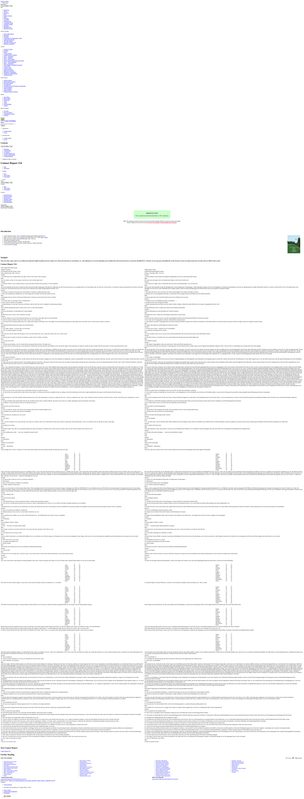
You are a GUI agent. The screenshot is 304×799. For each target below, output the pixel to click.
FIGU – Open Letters (8, 770)
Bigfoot (157, 769)
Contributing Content (236, 768)
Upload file (234, 769)
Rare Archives (166, 773)
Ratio (93, 772)
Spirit (157, 763)
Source (46, 237)
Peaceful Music (83, 764)
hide (11, 5)
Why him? (14, 761)
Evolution (158, 764)
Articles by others (159, 774)
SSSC (8, 765)
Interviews (6, 762)
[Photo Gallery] (293, 758)
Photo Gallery (83, 760)
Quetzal (15, 244)
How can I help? (235, 770)
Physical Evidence (84, 769)
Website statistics (235, 764)
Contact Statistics (159, 772)
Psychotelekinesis (165, 767)
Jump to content (5, 1)
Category (3, 782)
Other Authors (164, 760)
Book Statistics (167, 772)
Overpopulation (83, 761)
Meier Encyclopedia (239, 763)
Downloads (82, 775)
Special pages (235, 767)
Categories (239, 760)
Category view (167, 774)
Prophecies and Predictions (85, 763)
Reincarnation (159, 761)
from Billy (15, 770)
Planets (90, 773)
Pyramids (167, 769)
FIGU (5, 765)
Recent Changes (7, 774)
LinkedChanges (240, 761)
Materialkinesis (167, 768)
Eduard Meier (7, 761)
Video (86, 775)
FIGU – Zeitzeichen (8, 773)
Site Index (234, 760)
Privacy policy (7, 790)
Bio (11, 761)
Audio (89, 775)
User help (234, 772)
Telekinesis (158, 767)
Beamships (82, 773)
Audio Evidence (83, 765)
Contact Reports (7, 768)
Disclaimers (7, 793)
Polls (162, 775)
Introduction (13, 764)
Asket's (15, 768)
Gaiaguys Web (159, 765)
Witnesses (11, 762)
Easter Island (162, 769)
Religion (167, 764)
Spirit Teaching (7, 764)
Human (163, 761)
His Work (13, 766)
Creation (162, 764)
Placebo (166, 770)
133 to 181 (21, 237)
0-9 (153, 779)
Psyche (81, 772)
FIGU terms (158, 760)
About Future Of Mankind (10, 791)
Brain (167, 761)
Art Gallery (88, 760)
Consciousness (86, 772)
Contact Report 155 (5, 751)
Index (233, 763)
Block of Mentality (160, 770)
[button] (1, 2)
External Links (159, 773)
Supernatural (161, 763)
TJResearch (164, 765)
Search (3, 125)
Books (5, 766)
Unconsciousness (159, 768)
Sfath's (12, 768)
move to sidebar (5, 5)
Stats (42, 237)
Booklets (9, 766)
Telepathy (167, 763)
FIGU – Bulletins (7, 769)
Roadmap (244, 768)
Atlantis (86, 773)
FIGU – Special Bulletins (9, 771)
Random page (235, 765)
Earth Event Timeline (84, 770)
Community (158, 775)
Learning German (83, 774)
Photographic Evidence (85, 768)
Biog (17, 766)
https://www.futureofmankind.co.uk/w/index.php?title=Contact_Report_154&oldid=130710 (32, 780)
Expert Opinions (83, 767)
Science (90, 767)
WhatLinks (234, 761)
